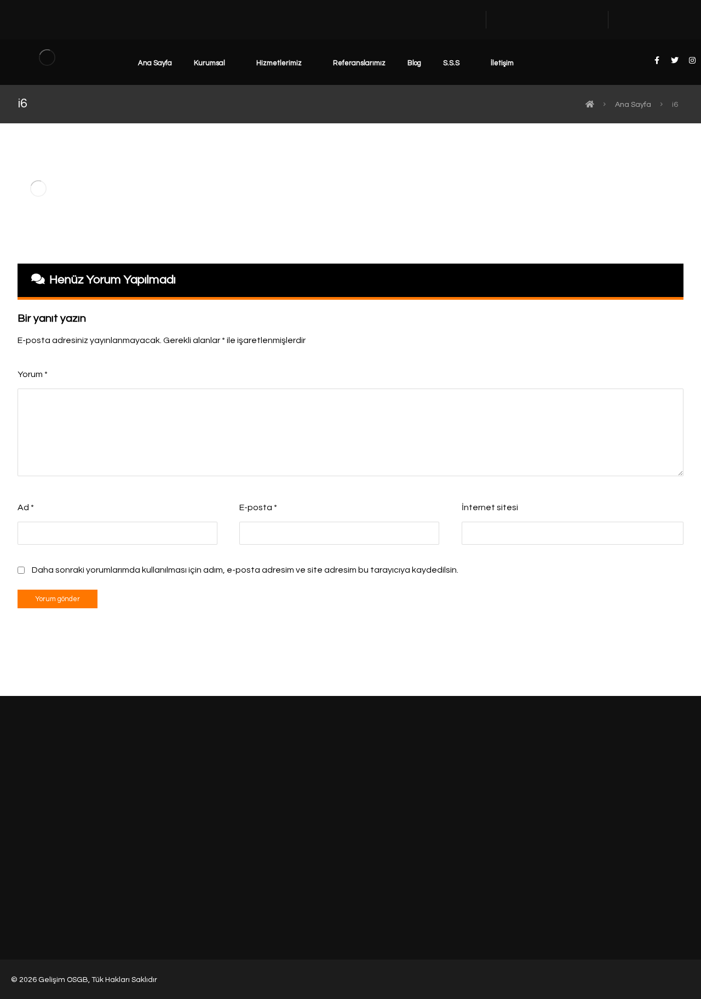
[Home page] (589, 105)
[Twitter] (674, 849)
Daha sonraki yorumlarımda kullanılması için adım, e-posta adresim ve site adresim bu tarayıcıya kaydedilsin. (245, 570)
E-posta (258, 507)
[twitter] (674, 60)
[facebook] (657, 60)
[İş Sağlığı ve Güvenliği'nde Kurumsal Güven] (47, 57)
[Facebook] (660, 849)
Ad (26, 507)
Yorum (33, 374)
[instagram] (692, 60)
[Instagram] (688, 849)
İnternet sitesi (490, 507)
